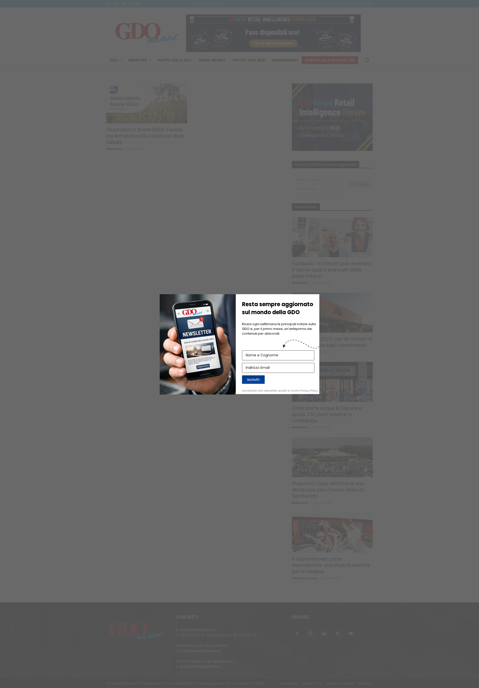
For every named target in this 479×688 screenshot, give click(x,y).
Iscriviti (253, 379)
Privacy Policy (309, 391)
